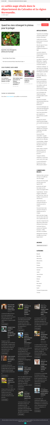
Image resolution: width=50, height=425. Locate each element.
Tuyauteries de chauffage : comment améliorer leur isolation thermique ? (43, 35)
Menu (4, 19)
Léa (37, 221)
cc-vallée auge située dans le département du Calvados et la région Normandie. (23, 9)
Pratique (39, 285)
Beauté (38, 254)
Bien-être (39, 256)
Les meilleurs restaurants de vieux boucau (42, 196)
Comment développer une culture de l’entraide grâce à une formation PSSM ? (43, 108)
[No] (48, 421)
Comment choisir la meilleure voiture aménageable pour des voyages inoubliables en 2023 (11, 332)
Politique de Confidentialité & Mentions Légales (17, 1)
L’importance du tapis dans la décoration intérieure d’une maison (42, 222)
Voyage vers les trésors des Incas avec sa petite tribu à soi (42, 217)
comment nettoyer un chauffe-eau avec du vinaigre (42, 176)
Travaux (38, 292)
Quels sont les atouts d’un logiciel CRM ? (42, 182)
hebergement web (41, 233)
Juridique (39, 276)
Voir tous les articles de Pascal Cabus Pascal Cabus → (14, 61)
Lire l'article (4, 324)
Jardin (38, 272)
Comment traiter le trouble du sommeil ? (28, 80)
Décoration (39, 258)
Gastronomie (40, 267)
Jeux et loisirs (40, 274)
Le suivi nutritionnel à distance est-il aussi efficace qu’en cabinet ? (42, 163)
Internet (38, 270)
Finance (38, 265)
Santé (38, 288)
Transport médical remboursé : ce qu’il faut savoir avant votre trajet (42, 157)
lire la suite (21, 330)
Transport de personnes (42, 290)
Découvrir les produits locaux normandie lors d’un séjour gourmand (42, 81)
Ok (25, 423)
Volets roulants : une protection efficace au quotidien (41, 75)
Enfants (38, 263)
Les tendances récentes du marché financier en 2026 (6, 79)
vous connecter (10, 96)
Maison (38, 279)
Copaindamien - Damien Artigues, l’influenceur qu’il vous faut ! (42, 193)
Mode (38, 281)
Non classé (39, 283)
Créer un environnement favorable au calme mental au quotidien (44, 336)
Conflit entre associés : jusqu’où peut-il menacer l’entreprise (42, 41)
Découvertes (39, 260)
